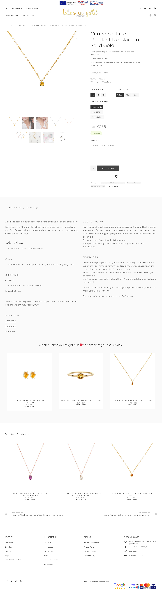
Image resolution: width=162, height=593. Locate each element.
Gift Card (95, 141)
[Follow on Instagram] (150, 8)
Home (5, 26)
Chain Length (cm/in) (100, 102)
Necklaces (9, 543)
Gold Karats (97, 90)
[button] (75, 36)
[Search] (155, 15)
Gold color (123, 90)
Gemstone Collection (22, 26)
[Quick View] (26, 397)
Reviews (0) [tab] (32, 208)
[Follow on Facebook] (140, 8)
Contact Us (27, 15)
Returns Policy (89, 555)
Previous (9, 90)
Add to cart (108, 168)
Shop (10, 26)
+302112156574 (33, 8)
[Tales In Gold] (80, 13)
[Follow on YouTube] (145, 8)
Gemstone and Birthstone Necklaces (113, 183)
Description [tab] (14, 208)
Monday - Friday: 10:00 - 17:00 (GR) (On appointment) (142, 543)
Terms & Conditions (91, 543)
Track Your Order (51, 560)
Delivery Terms (89, 551)
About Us (47, 543)
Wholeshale (48, 551)
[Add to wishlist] (116, 176)
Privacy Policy (89, 547)
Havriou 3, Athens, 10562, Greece (139, 547)
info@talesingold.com (15, 8)
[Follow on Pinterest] (155, 8)
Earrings (8, 551)
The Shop (11, 15)
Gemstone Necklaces (39, 26)
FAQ (124, 296)
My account (48, 564)
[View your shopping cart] (150, 15)
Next (75, 90)
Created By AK (104, 581)
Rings (7, 555)
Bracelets (8, 547)
